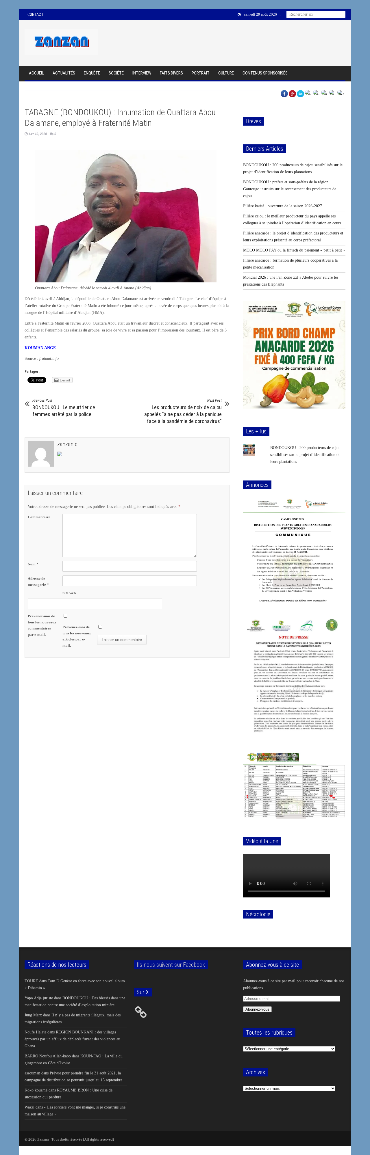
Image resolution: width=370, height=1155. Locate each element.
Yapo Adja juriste (39, 998)
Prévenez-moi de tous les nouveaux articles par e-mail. (76, 636)
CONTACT (35, 14)
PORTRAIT (201, 73)
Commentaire (39, 517)
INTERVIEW (141, 73)
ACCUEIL (36, 73)
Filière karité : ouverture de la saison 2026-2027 (282, 206)
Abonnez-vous (257, 1009)
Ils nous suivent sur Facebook (171, 964)
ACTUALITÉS (64, 73)
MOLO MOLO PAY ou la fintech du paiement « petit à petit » (294, 250)
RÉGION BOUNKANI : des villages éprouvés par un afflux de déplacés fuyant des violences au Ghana (72, 1039)
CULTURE (226, 73)
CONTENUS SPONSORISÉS (265, 73)
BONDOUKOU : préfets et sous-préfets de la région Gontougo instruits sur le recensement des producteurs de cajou (289, 189)
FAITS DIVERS (171, 73)
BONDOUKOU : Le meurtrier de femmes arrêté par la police (63, 407)
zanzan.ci (68, 444)
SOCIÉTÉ (116, 73)
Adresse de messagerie (38, 581)
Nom (33, 564)
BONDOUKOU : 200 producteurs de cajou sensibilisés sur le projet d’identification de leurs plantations (305, 455)
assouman (32, 1073)
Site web (69, 593)
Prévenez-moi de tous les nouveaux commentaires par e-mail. (42, 625)
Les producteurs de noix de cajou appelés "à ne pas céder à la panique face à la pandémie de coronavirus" (183, 411)
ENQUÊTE (92, 73)
